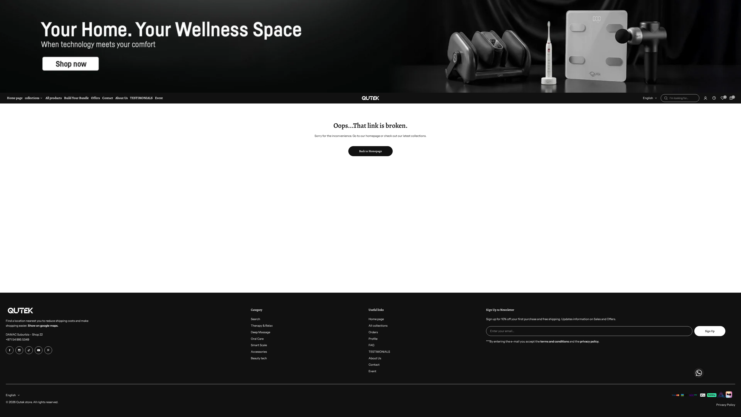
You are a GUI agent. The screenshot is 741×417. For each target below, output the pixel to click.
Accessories (259, 351)
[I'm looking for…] (666, 98)
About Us (375, 358)
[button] (699, 374)
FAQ (371, 345)
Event (372, 371)
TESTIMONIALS (379, 351)
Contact (374, 364)
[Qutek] (370, 98)
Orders (373, 332)
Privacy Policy (725, 405)
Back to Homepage (370, 151)
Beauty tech (259, 358)
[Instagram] (19, 350)
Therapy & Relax (262, 325)
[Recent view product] (714, 98)
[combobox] (680, 98)
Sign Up (710, 331)
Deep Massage (260, 332)
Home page (376, 319)
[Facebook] (10, 350)
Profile (373, 339)
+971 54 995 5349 (17, 339)
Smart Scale (259, 345)
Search (255, 319)
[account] (705, 98)
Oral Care (257, 339)
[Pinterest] (48, 350)
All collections (378, 325)
